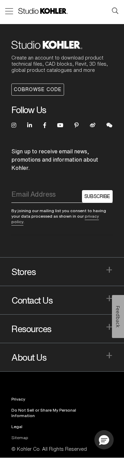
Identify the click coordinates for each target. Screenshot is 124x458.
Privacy (18, 399)
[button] (104, 439)
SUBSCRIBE (97, 196)
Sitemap (19, 437)
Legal (16, 426)
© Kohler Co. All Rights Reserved (49, 449)
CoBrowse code (38, 89)
